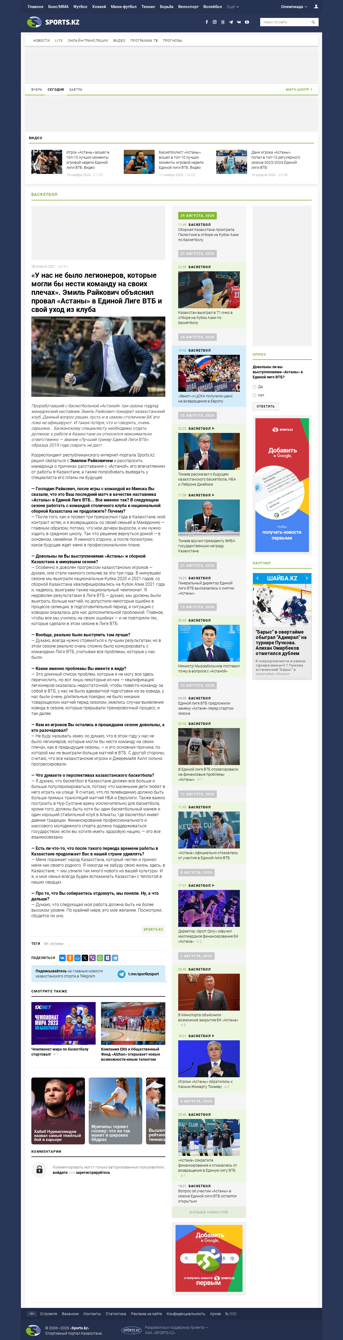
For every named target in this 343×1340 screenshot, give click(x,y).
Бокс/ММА (58, 6)
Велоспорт (188, 6)
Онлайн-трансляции (88, 41)
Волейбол (212, 6)
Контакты (92, 1314)
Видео (119, 41)
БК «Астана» (54, 944)
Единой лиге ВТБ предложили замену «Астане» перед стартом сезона (205, 708)
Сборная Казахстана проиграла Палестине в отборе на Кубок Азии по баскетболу (208, 234)
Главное (35, 6)
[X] (84, 958)
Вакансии (70, 1314)
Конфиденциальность (186, 1314)
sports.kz (153, 929)
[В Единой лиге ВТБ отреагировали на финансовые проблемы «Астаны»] (209, 746)
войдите (60, 1172)
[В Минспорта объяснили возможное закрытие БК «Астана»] (209, 992)
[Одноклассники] (69, 958)
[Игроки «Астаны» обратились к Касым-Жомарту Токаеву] (209, 1058)
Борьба (166, 6)
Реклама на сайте (146, 1314)
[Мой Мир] (76, 958)
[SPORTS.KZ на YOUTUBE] (247, 22)
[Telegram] (114, 958)
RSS (233, 1314)
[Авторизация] (313, 6)
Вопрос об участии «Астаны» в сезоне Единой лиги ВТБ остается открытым (207, 1196)
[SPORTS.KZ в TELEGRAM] (231, 22)
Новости (41, 41)
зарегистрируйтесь (93, 1172)
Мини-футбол (124, 6)
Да (260, 387)
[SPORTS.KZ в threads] (223, 22)
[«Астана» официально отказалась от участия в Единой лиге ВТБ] (209, 830)
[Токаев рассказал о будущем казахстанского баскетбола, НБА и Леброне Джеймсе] (209, 451)
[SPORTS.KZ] (282, 485)
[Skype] (106, 958)
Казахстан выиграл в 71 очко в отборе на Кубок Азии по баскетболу (205, 317)
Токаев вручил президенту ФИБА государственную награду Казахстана (206, 546)
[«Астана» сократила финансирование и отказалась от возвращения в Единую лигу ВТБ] (209, 1137)
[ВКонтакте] (61, 958)
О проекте (48, 1314)
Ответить (266, 406)
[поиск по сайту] (313, 22)
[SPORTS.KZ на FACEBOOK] (207, 22)
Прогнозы (172, 41)
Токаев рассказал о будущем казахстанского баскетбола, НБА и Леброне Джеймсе (207, 479)
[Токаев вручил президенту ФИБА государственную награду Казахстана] (209, 518)
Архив (215, 1314)
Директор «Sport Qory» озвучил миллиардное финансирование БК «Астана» (208, 936)
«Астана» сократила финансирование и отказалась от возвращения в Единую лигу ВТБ (207, 1165)
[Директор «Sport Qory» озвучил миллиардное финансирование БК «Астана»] (209, 908)
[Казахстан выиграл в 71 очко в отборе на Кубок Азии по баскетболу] (209, 289)
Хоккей (99, 6)
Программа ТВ (144, 41)
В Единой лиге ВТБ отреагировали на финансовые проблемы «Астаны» (208, 774)
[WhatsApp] (99, 958)
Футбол (80, 6)
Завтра (76, 90)
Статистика (116, 1314)
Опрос (259, 354)
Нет (261, 395)
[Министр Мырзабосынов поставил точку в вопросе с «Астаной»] (209, 643)
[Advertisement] (171, 66)
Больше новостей (209, 1212)
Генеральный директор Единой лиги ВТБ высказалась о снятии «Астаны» (206, 588)
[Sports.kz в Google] (209, 1290)
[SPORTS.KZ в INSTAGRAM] (215, 22)
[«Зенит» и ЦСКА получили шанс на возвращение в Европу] (209, 373)
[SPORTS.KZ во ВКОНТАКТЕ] (239, 22)
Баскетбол (44, 194)
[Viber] (91, 958)
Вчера (37, 90)
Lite (59, 41)
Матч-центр (298, 90)
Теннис (148, 6)
